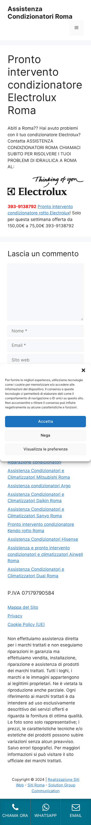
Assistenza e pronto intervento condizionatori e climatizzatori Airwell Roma (45, 554)
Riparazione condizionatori (34, 462)
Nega (45, 435)
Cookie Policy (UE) (26, 624)
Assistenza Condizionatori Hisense (43, 539)
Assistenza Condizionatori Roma (40, 12)
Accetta (45, 421)
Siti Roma (36, 785)
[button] (83, 370)
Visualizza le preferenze (46, 449)
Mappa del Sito (23, 607)
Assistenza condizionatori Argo (39, 485)
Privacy (15, 615)
